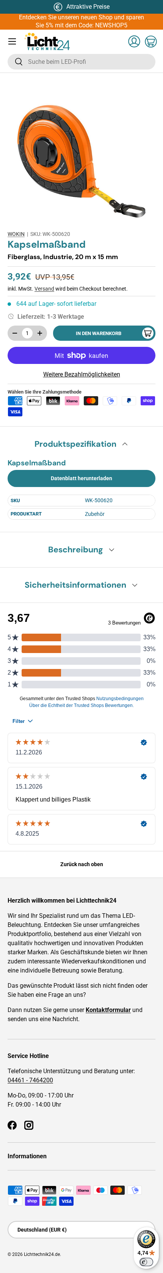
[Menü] (12, 41)
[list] (81, 151)
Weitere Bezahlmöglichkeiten (81, 374)
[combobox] (81, 62)
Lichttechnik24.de (42, 1254)
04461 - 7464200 (30, 1080)
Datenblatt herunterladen (81, 478)
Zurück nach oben (81, 864)
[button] (151, 41)
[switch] (146, 1262)
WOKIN (16, 234)
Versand (44, 289)
